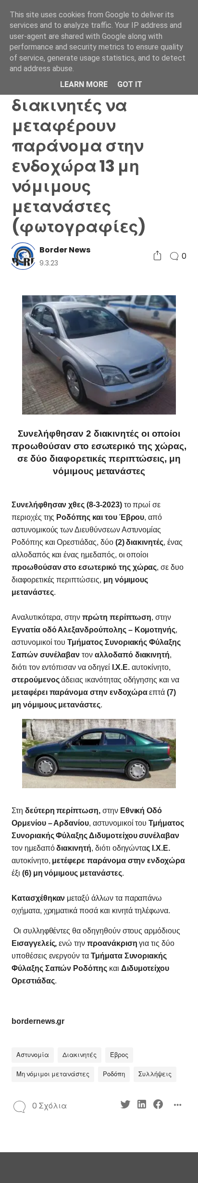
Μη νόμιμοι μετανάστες (52, 1074)
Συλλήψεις (155, 1074)
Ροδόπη (114, 1074)
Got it (129, 84)
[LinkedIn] (142, 1105)
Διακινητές (79, 1054)
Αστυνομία (32, 1054)
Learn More (84, 84)
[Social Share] (157, 256)
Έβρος (119, 1054)
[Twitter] (125, 1105)
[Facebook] (158, 1105)
